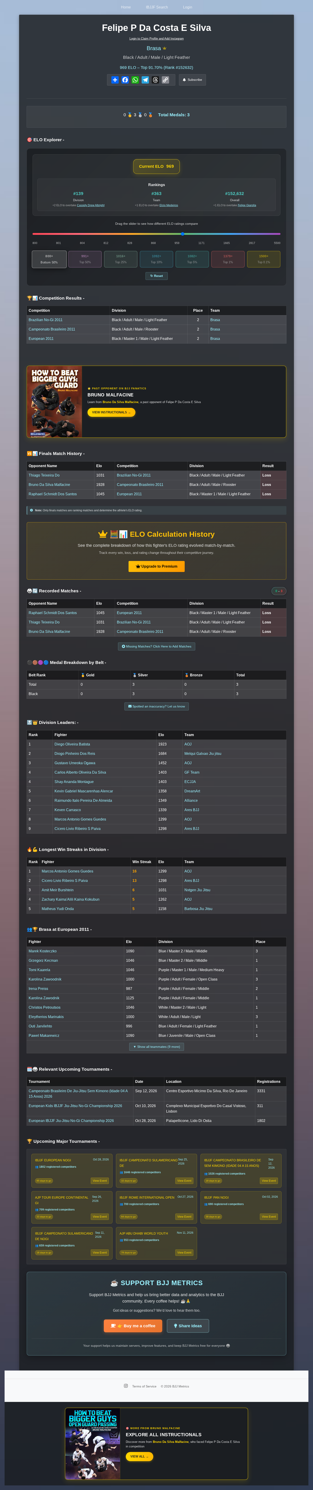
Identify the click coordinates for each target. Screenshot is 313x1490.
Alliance (191, 800)
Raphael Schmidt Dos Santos (53, 494)
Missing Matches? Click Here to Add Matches (158, 646)
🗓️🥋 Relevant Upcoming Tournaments (69, 1069)
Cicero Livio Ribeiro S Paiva (78, 829)
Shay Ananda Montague (74, 782)
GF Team (191, 772)
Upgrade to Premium (158, 566)
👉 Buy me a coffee (136, 1326)
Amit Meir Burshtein (58, 890)
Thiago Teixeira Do (44, 475)
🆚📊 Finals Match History (56, 453)
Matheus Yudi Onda (58, 909)
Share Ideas (190, 1326)
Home (126, 7)
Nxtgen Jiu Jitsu (197, 890)
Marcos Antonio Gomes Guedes (80, 819)
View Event (100, 1180)
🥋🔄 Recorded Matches (54, 590)
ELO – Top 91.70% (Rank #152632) (156, 67)
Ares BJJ (191, 810)
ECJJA (190, 782)
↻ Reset (156, 276)
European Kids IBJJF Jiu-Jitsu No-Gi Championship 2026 (75, 1106)
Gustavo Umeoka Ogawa (75, 763)
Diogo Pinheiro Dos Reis (75, 754)
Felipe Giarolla (247, 205)
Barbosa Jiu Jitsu (198, 909)
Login (187, 7)
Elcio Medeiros (168, 205)
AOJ (188, 744)
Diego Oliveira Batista (72, 744)
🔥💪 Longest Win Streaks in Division (68, 849)
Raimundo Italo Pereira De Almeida (83, 800)
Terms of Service (144, 1386)
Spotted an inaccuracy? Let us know (158, 706)
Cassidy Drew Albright (90, 205)
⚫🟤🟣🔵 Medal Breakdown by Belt (66, 662)
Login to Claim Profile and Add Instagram (156, 38)
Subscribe (195, 79)
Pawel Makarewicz (44, 1036)
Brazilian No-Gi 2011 (46, 320)
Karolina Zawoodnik (45, 979)
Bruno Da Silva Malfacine (49, 485)
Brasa (154, 48)
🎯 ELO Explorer (45, 139)
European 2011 (41, 339)
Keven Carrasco (68, 810)
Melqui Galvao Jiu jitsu (202, 754)
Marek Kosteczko (43, 951)
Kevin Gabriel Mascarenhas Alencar (84, 791)
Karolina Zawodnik (44, 998)
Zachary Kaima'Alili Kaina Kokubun (70, 899)
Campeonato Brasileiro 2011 (52, 329)
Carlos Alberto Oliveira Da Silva (80, 772)
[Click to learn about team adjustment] (164, 48)
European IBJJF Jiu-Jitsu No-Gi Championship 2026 (71, 1121)
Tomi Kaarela (39, 970)
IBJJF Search (157, 7)
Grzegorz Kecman (43, 960)
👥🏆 (59, 929)
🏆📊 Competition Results (55, 298)
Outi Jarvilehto (40, 1026)
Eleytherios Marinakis (46, 1017)
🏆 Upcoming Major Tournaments (63, 1141)
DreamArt (192, 791)
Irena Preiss (38, 989)
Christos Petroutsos (44, 1007)
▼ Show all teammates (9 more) (156, 1046)
